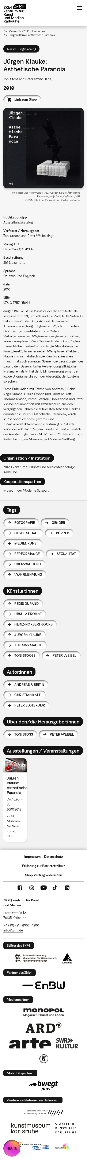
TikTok (55, 887)
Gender (58, 522)
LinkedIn (67, 887)
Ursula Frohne (28, 614)
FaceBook (20, 887)
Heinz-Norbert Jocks (33, 624)
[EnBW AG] (43, 985)
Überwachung (27, 564)
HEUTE (12, 1148)
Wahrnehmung (28, 574)
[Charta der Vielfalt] (32, 1147)
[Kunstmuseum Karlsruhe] (30, 1128)
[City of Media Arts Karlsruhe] (62, 1147)
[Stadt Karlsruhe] (67, 958)
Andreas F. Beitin (29, 684)
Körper (62, 533)
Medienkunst (26, 543)
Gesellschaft (26, 533)
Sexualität (66, 554)
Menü (79, 8)
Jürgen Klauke (27, 635)
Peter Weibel (64, 655)
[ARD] (43, 1028)
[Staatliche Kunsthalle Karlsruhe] (65, 1128)
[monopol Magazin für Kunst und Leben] (43, 1012)
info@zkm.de (13, 930)
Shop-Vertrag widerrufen (43, 875)
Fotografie (24, 522)
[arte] (30, 1043)
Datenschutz (53, 856)
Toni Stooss (24, 655)
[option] (16, 800)
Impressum (32, 856)
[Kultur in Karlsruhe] (43, 1058)
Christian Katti (27, 695)
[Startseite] (18, 13)
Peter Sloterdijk (29, 705)
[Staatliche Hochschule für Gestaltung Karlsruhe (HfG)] (43, 1113)
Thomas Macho (28, 645)
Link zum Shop (25, 99)
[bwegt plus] (43, 1085)
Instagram (31, 887)
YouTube (43, 887)
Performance (27, 554)
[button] (43, 148)
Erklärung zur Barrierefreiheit (43, 866)
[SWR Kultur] (67, 1043)
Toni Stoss (23, 734)
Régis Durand (26, 603)
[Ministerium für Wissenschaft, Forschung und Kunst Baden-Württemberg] (36, 958)
